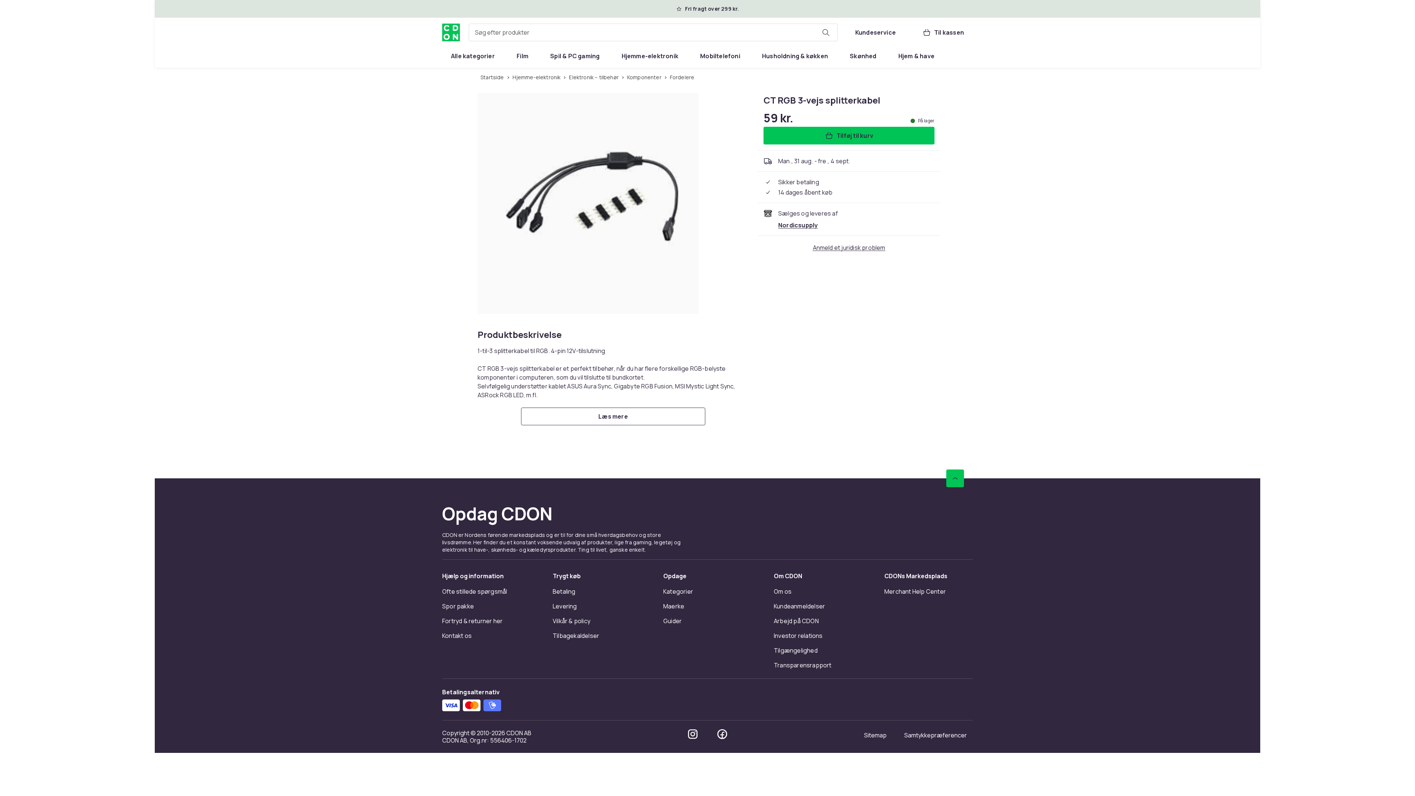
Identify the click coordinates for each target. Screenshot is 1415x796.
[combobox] (653, 32)
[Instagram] (693, 734)
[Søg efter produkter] (826, 32)
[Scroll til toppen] (955, 478)
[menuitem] (473, 56)
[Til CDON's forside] (451, 32)
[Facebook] (722, 734)
